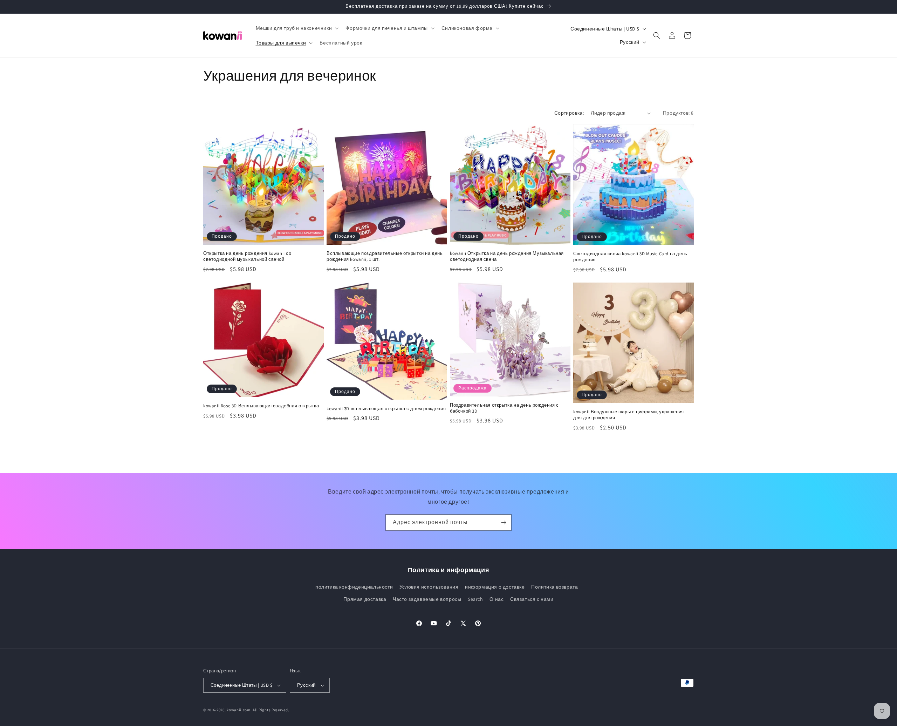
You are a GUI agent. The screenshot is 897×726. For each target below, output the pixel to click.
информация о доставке (495, 587)
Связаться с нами (532, 599)
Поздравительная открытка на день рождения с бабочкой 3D (504, 408)
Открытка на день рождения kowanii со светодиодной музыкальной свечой (247, 256)
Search (475, 599)
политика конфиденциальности (354, 587)
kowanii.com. (239, 709)
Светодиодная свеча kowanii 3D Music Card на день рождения (630, 257)
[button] (297, 28)
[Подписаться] (503, 522)
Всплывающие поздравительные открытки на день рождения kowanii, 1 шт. (385, 256)
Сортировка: (569, 113)
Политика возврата (554, 587)
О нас (496, 599)
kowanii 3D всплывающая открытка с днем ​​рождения (386, 409)
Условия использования (429, 587)
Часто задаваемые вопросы (427, 599)
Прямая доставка (364, 599)
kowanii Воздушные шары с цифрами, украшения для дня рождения (628, 415)
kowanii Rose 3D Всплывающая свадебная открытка (261, 406)
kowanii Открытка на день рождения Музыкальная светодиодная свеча (507, 256)
